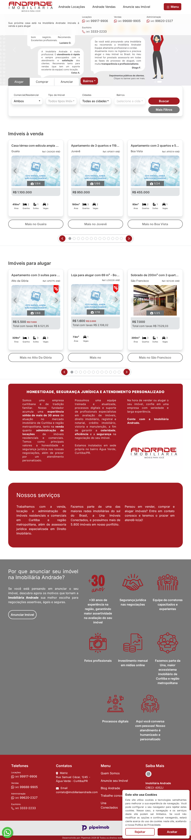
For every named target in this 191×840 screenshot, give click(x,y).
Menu (174, 7)
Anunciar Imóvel (22, 615)
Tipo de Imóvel (56, 95)
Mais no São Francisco (155, 357)
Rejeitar (140, 832)
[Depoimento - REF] (159, 82)
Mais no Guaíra (35, 224)
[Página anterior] (62, 238)
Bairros (121, 95)
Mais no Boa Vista (155, 224)
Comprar (42, 82)
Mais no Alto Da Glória (36, 357)
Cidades (86, 95)
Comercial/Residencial (26, 95)
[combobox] (89, 80)
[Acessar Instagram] (148, 774)
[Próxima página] (129, 238)
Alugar (19, 82)
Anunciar (67, 82)
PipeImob (86, 837)
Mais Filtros (164, 109)
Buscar (164, 101)
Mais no (95, 357)
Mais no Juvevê (95, 224)
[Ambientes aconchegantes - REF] (155, 82)
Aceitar (172, 832)
